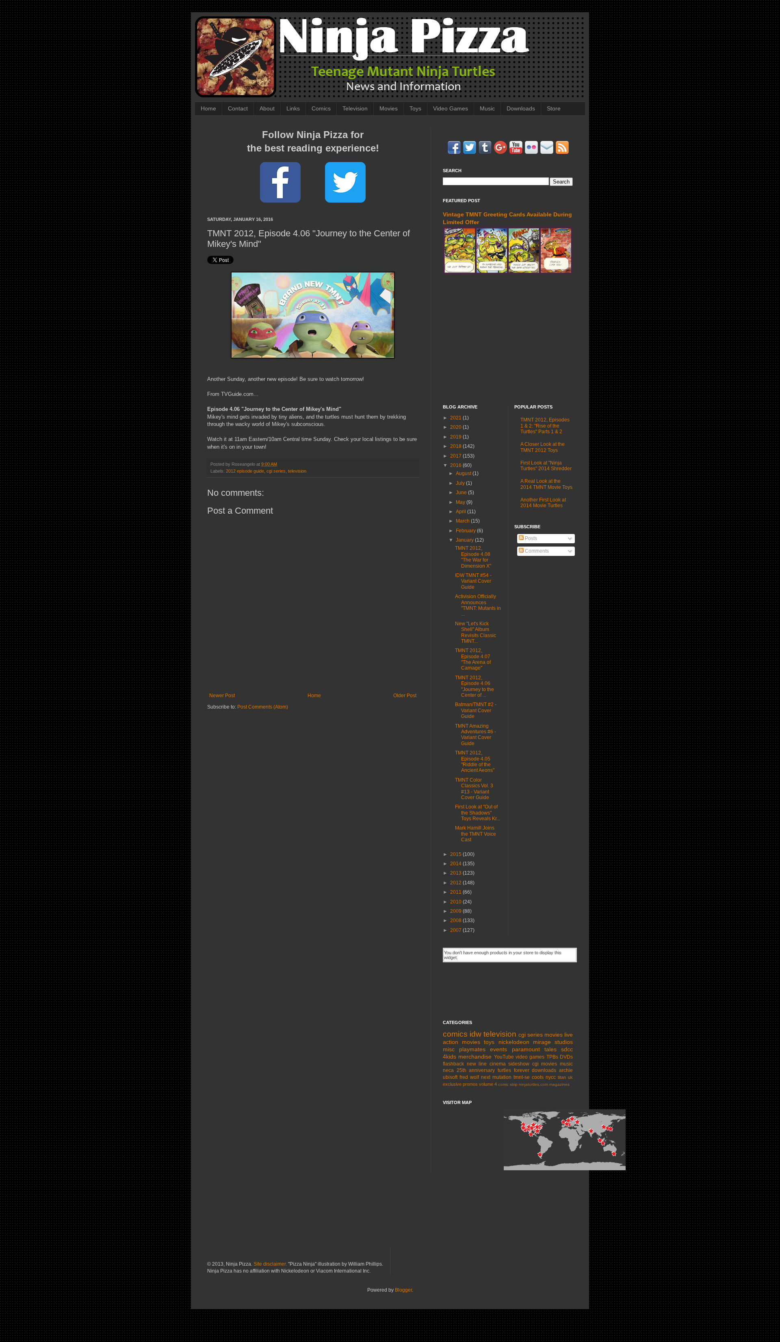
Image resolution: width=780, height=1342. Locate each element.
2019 (456, 437)
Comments (536, 551)
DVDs (566, 1057)
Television (355, 108)
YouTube (504, 1057)
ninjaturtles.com (533, 1084)
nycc (551, 1077)
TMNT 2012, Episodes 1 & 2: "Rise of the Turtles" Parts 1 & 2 (545, 425)
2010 (456, 902)
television (297, 471)
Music (487, 108)
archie (566, 1070)
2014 (456, 864)
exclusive (452, 1084)
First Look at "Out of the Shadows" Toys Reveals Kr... (477, 812)
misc (449, 1049)
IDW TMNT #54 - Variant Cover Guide (473, 581)
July (461, 483)
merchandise (475, 1056)
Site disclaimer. (270, 1264)
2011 (456, 892)
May (461, 502)
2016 (456, 465)
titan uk (565, 1077)
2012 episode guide (245, 471)
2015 (456, 854)
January (465, 540)
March (463, 521)
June (462, 492)
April (461, 511)
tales (550, 1049)
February (466, 531)
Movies (388, 108)
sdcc (567, 1049)
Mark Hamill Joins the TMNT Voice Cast (475, 834)
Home (208, 108)
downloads (544, 1070)
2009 (456, 911)
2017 (456, 456)
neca (448, 1070)
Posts (530, 538)
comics (455, 1034)
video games (530, 1057)
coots (538, 1077)
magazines (559, 1084)
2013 (456, 873)
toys (489, 1042)
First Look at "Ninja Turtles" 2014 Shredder (546, 465)
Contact (238, 108)
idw (475, 1034)
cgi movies (544, 1064)
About (267, 108)
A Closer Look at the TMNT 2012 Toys (542, 447)
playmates (472, 1049)
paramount (526, 1049)
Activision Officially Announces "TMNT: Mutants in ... (478, 605)
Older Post (404, 695)
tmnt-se (522, 1077)
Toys (415, 108)
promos (470, 1084)
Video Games (450, 108)
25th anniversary (476, 1070)
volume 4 (488, 1084)
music (566, 1064)
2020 (456, 427)
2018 (456, 446)
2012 (456, 883)
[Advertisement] (508, 339)
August (464, 473)
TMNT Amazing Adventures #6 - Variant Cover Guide (475, 734)
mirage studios (553, 1042)
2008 (456, 920)
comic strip (508, 1084)
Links (293, 108)
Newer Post (222, 695)
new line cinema (486, 1064)
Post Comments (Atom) (262, 707)
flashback (453, 1064)
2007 (456, 930)
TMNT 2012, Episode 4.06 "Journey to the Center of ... (474, 686)
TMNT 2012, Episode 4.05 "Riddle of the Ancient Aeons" (474, 761)
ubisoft (450, 1077)
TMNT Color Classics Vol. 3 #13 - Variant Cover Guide (474, 788)
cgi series (276, 471)
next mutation (496, 1077)
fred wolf (469, 1077)
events (498, 1049)
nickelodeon (513, 1042)
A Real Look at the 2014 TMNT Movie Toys (546, 484)
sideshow (518, 1064)
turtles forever (513, 1070)
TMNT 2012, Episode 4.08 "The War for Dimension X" (473, 556)
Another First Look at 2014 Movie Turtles (543, 502)
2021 (456, 418)
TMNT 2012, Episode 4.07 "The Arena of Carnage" (473, 659)
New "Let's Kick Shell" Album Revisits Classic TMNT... (475, 632)
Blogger (403, 1290)
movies (553, 1034)
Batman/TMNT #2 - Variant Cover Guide (475, 710)
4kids (449, 1056)
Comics (321, 108)
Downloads (521, 108)
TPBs (552, 1057)
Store (554, 108)
